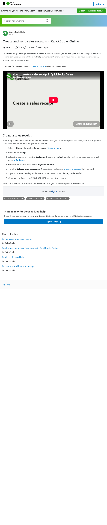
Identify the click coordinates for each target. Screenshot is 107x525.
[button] (4, 3)
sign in (54, 191)
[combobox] (26, 21)
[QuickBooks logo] (13, 3)
